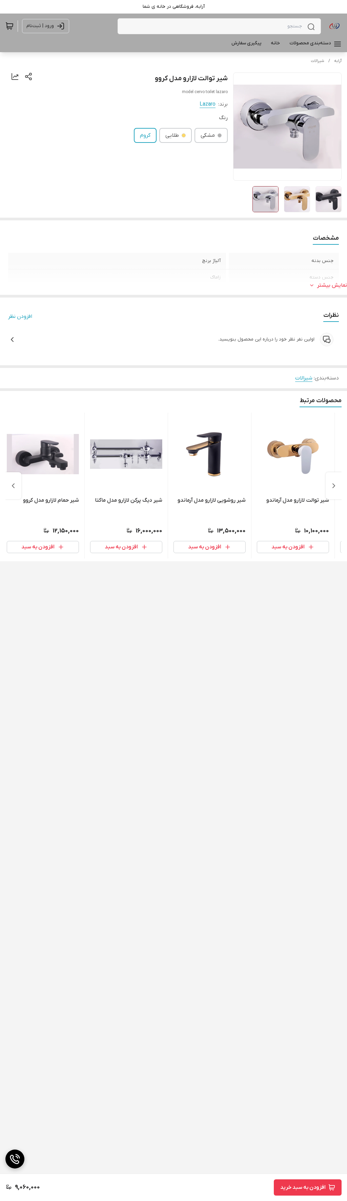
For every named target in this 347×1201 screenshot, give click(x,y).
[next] (13, 485)
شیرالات (317, 61)
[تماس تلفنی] (14, 1159)
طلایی (172, 135)
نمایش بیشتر (332, 285)
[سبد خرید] (9, 26)
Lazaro (208, 104)
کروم (145, 135)
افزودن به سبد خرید (303, 1187)
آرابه (338, 61)
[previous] (334, 485)
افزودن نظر (20, 316)
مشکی (208, 135)
